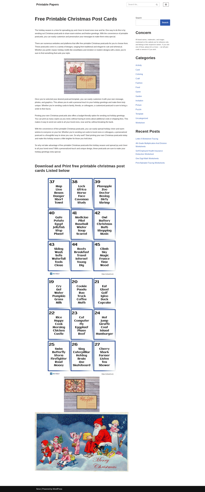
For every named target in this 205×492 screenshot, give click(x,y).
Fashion (139, 83)
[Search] (157, 4)
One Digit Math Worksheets (147, 158)
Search (139, 18)
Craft (138, 79)
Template (139, 114)
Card (138, 70)
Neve (38, 489)
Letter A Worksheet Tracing (147, 139)
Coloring (139, 74)
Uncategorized (142, 118)
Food (138, 87)
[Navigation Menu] (166, 4)
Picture (139, 105)
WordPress (57, 489)
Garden (139, 96)
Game (138, 92)
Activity (139, 65)
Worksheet (140, 123)
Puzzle (138, 109)
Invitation (139, 101)
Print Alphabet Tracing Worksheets (150, 163)
